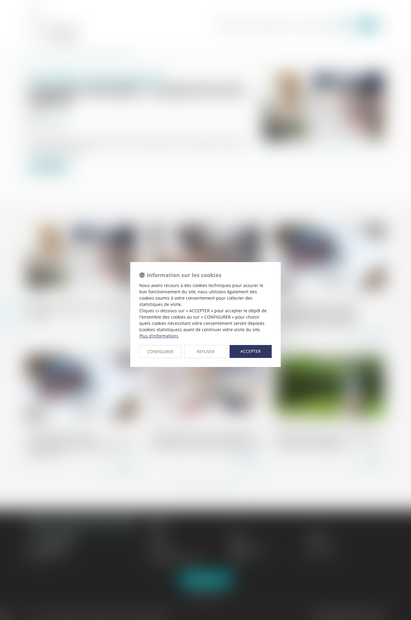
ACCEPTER (250, 351)
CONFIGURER (160, 351)
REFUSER (206, 351)
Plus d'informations (158, 336)
